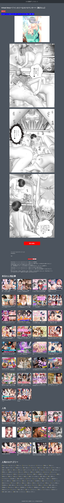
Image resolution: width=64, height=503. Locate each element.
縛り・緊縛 (51, 476)
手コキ (13, 483)
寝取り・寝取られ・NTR (8, 467)
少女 (47, 474)
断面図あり (37, 487)
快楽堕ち (39, 472)
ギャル (30, 474)
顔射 (49, 478)
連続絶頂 (55, 478)
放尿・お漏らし (53, 485)
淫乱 (24, 480)
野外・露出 (26, 467)
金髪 (26, 476)
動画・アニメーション (47, 480)
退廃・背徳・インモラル (19, 491)
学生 (20, 469)
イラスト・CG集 (56, 467)
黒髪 (59, 474)
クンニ (35, 478)
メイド (35, 485)
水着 (15, 474)
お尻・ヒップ (27, 469)
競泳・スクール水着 (34, 476)
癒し (28, 489)
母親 (40, 489)
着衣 (33, 472)
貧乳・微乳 (32, 14)
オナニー (54, 472)
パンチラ (14, 489)
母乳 (41, 485)
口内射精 (38, 480)
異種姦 (4, 487)
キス (46, 485)
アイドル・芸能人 (6, 480)
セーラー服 (31, 480)
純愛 (44, 487)
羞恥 (35, 474)
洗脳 (29, 483)
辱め (51, 465)
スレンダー (14, 14)
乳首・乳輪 (42, 478)
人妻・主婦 (46, 467)
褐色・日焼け (21, 478)
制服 (46, 465)
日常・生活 (28, 485)
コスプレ (29, 478)
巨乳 (19, 465)
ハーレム (57, 480)
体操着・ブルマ (17, 480)
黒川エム (3, 11)
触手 (19, 483)
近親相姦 (23, 487)
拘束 (4, 469)
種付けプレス (6, 483)
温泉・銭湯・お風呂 (7, 491)
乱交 (15, 476)
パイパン (19, 14)
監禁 (10, 476)
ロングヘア (20, 485)
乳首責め (5, 485)
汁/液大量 (13, 478)
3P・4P (35, 469)
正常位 (26, 472)
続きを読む (32, 243)
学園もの (19, 467)
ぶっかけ (32, 465)
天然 (34, 483)
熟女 (10, 469)
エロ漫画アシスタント (32, 1)
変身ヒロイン (6, 489)
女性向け (54, 489)
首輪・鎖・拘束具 (51, 487)
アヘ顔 (42, 469)
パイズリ (39, 465)
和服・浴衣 (21, 489)
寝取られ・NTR (31, 491)
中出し (27, 14)
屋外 (17, 487)
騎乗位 (4, 472)
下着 (21, 476)
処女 (40, 467)
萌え (21, 472)
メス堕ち (30, 487)
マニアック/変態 (55, 483)
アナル (33, 467)
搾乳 (47, 483)
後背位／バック (13, 472)
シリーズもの (8, 14)
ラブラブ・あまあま (7, 474)
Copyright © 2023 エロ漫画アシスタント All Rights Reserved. (32, 501)
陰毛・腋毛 (12, 485)
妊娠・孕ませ (56, 469)
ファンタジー (22, 474)
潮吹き (4, 476)
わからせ (11, 487)
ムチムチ (47, 472)
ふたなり (33, 489)
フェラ (23, 14)
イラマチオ (5, 478)
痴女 (24, 483)
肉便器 (41, 474)
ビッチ (48, 469)
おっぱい (3, 14)
